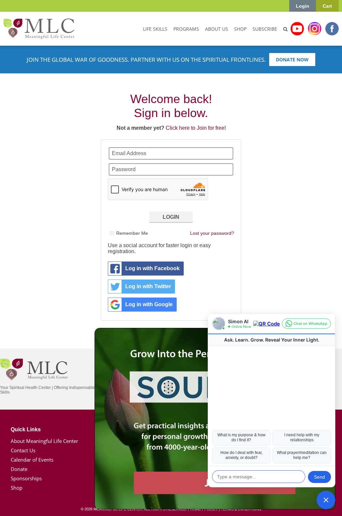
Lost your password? (212, 233)
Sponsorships (26, 478)
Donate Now (292, 59)
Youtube (297, 28)
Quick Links (26, 429)
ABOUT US (216, 29)
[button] (326, 500)
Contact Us (23, 450)
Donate (19, 469)
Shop (16, 487)
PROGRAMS (186, 29)
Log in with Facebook (152, 268)
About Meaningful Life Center (44, 441)
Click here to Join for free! (196, 128)
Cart (327, 6)
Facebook (332, 28)
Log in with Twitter (148, 286)
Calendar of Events (32, 459)
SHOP (240, 29)
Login (302, 6)
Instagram (314, 28)
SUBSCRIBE (264, 29)
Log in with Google (149, 304)
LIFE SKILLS (155, 29)
